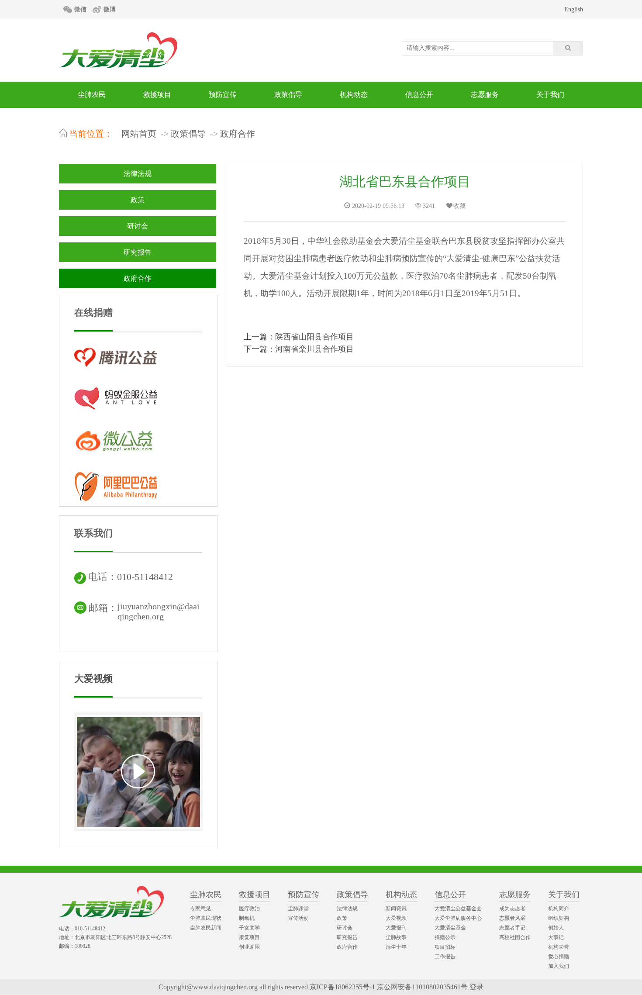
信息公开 (419, 94)
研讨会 (137, 226)
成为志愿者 (512, 908)
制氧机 (247, 918)
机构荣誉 (558, 947)
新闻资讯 (396, 908)
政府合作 (237, 133)
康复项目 (249, 937)
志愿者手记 (512, 928)
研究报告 (138, 252)
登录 (476, 987)
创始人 (556, 928)
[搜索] (568, 48)
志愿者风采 (512, 918)
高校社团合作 (515, 937)
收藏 (459, 206)
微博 (110, 9)
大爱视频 (93, 678)
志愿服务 (485, 94)
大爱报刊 (396, 928)
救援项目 (157, 94)
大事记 (556, 937)
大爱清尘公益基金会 (458, 908)
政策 (138, 200)
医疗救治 (249, 908)
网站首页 (138, 133)
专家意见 (200, 908)
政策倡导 (288, 94)
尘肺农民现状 (205, 918)
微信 (80, 9)
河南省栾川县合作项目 (314, 349)
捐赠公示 (445, 937)
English (573, 9)
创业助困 (249, 947)
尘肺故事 (396, 937)
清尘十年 (396, 947)
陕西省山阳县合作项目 (314, 336)
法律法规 (138, 173)
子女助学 (249, 928)
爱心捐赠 (558, 957)
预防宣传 (223, 94)
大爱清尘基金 (450, 928)
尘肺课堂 (298, 908)
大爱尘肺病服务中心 (458, 918)
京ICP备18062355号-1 (342, 987)
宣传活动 (298, 918)
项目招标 (445, 947)
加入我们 (558, 966)
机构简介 (558, 908)
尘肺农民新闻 (205, 928)
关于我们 (550, 94)
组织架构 (558, 918)
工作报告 (445, 957)
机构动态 (354, 94)
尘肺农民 (92, 94)
